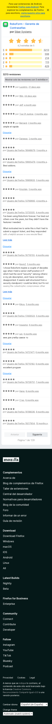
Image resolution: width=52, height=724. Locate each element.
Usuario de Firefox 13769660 (21, 201)
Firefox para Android (28, 7)
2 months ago (41, 114)
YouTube (8, 650)
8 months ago (32, 391)
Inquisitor (23, 325)
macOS (7, 546)
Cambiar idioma (10, 704)
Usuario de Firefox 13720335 (21, 212)
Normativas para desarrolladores (22, 499)
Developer (9, 629)
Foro (5, 510)
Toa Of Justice (26, 114)
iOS (5, 552)
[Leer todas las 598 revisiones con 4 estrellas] (25, 54)
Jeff (21, 105)
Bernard (23, 123)
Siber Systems (23, 31)
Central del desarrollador (17, 493)
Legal (32, 677)
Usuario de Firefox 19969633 (21, 180)
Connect (8, 618)
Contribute (9, 624)
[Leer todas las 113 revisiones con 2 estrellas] (25, 62)
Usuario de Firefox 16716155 (21, 255)
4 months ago (42, 201)
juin (21, 334)
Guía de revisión (12, 520)
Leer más (7, 240)
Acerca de (9, 477)
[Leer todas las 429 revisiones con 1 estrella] (25, 66)
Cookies (21, 677)
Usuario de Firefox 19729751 (21, 382)
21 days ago (34, 87)
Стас (21, 400)
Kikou (22, 304)
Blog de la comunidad (16, 504)
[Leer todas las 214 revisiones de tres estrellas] (25, 58)
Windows (8, 541)
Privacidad (8, 677)
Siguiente (37, 434)
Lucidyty (23, 87)
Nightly (7, 583)
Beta (6, 588)
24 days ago (30, 96)
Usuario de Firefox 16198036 (21, 412)
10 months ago (43, 423)
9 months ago (42, 412)
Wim (21, 96)
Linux (6, 562)
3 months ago (42, 150)
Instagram (9, 644)
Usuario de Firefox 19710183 (21, 364)
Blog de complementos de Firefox (23, 483)
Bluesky (7, 660)
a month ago (30, 105)
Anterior (15, 434)
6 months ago (35, 325)
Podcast (8, 666)
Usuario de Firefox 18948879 (21, 150)
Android (7, 557)
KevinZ (22, 264)
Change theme (10, 709)
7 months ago (42, 382)
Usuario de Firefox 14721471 (20, 352)
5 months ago (33, 264)
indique (22, 683)
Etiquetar (7, 132)
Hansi (22, 391)
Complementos (12, 472)
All (4, 568)
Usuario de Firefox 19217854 (21, 423)
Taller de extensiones (15, 488)
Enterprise (9, 603)
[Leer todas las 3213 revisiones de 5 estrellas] (25, 50)
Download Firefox (13, 535)
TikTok (7, 655)
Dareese (23, 138)
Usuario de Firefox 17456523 (21, 316)
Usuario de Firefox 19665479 (21, 162)
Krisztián (23, 189)
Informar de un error (15, 515)
